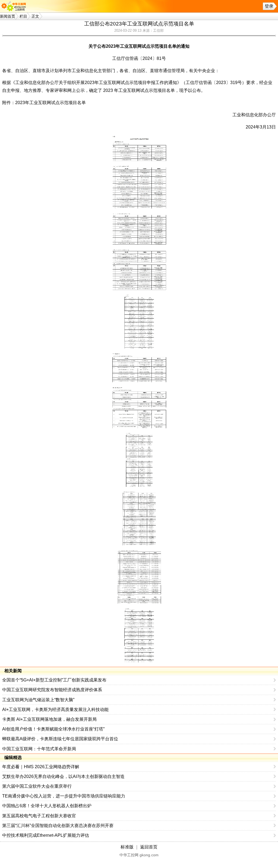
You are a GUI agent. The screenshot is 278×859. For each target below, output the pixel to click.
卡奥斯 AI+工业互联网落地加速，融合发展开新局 (49, 719)
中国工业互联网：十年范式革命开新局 (39, 749)
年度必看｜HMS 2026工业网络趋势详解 (40, 766)
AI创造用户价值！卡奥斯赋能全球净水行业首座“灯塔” (53, 729)
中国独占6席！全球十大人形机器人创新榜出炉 (46, 805)
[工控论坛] (14, 6)
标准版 (127, 847)
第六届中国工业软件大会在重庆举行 (37, 786)
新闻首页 (7, 16)
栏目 (23, 16)
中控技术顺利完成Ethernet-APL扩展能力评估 (45, 835)
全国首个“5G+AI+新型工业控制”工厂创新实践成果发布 (54, 680)
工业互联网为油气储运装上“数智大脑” (38, 699)
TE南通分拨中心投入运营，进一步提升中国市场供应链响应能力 (63, 796)
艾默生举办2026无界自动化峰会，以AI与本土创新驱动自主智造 (63, 776)
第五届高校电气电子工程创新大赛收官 (39, 815)
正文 (35, 16)
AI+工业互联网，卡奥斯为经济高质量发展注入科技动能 (55, 709)
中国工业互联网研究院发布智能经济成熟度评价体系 (52, 689)
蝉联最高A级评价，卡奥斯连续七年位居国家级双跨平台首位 (60, 738)
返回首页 (148, 847)
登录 (269, 6)
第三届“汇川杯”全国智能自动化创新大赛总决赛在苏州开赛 (57, 825)
